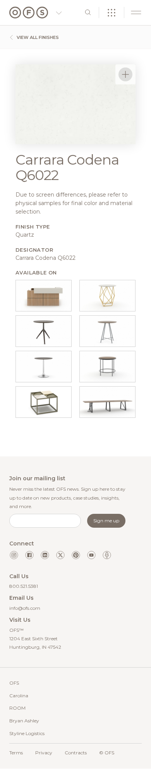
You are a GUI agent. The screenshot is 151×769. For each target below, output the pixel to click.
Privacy (43, 753)
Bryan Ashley (24, 721)
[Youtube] (91, 555)
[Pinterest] (76, 555)
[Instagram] (14, 555)
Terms (16, 753)
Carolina (18, 695)
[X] (60, 555)
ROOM (17, 708)
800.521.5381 (23, 586)
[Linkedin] (45, 555)
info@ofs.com (24, 608)
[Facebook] (29, 555)
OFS (14, 683)
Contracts (76, 753)
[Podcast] (107, 555)
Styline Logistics (27, 733)
